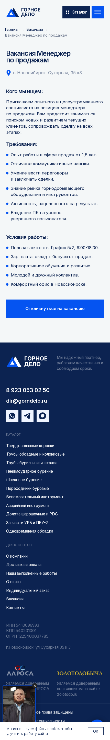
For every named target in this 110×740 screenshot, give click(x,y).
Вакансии (35, 29)
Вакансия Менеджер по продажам (36, 35)
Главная (12, 29)
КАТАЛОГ (13, 434)
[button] (55, 309)
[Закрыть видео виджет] (34, 685)
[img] (23, 12)
